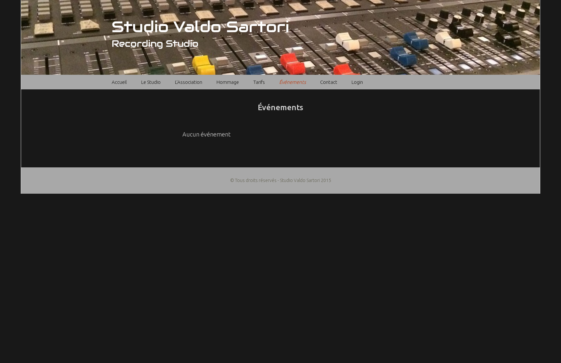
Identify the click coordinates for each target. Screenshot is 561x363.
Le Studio (151, 82)
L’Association (188, 82)
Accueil (119, 82)
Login (357, 82)
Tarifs (259, 82)
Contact (328, 82)
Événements (292, 82)
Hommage (228, 82)
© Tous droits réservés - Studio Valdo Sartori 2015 (280, 180)
